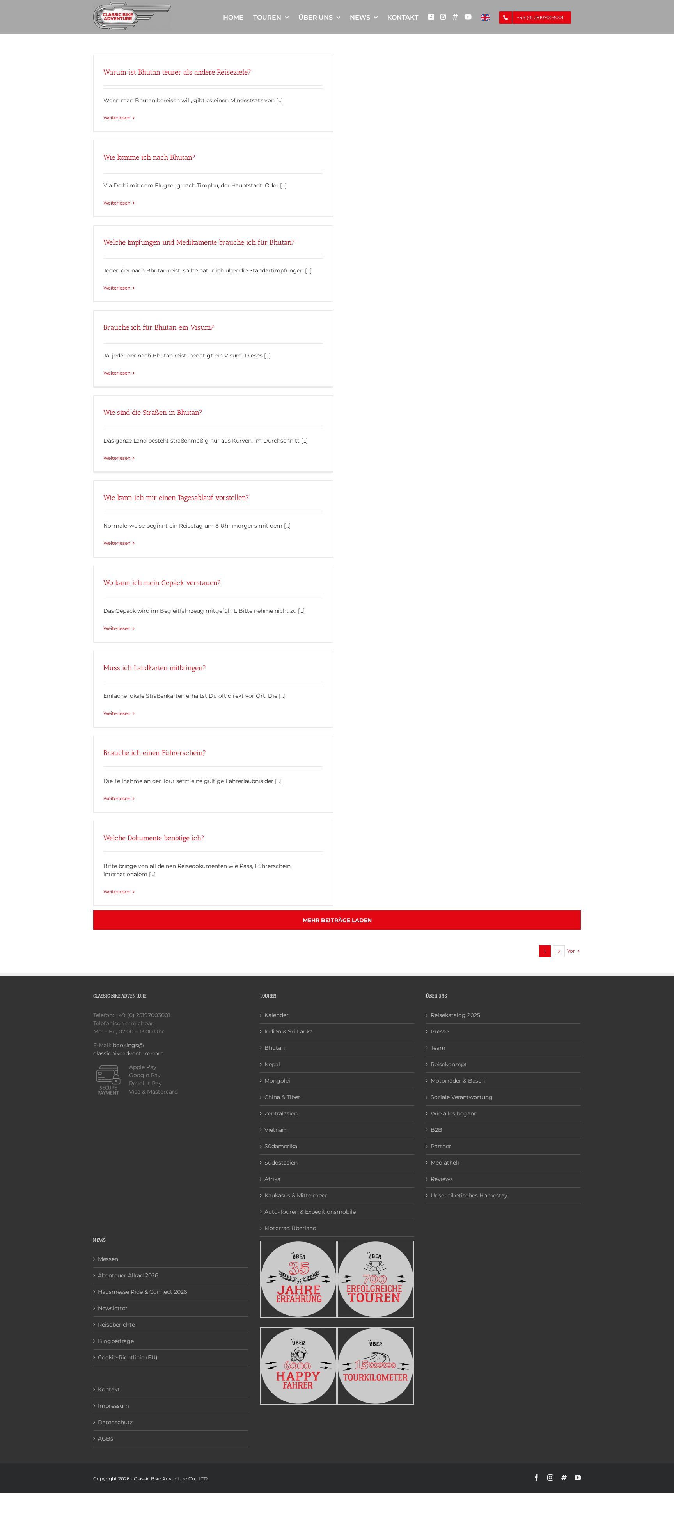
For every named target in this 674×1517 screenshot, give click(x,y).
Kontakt (109, 1389)
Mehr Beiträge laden (337, 920)
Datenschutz (115, 1422)
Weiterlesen (117, 118)
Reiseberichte (116, 1324)
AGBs (105, 1438)
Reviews (442, 1179)
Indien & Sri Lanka (288, 1031)
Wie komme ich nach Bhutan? (149, 157)
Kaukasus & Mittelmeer (295, 1195)
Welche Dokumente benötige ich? (153, 838)
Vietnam (276, 1129)
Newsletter (113, 1308)
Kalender (276, 1015)
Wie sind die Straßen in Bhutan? (152, 412)
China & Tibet (282, 1097)
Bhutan (274, 1047)
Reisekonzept (449, 1064)
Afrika (272, 1179)
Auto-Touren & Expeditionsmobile (310, 1211)
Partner (441, 1146)
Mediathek (445, 1162)
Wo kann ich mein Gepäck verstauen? (162, 582)
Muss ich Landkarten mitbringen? (154, 667)
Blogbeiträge (116, 1340)
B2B (436, 1129)
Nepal (272, 1064)
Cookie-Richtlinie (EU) (128, 1357)
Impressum (113, 1405)
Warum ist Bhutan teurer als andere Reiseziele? (177, 72)
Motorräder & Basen (458, 1080)
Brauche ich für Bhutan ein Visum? (158, 327)
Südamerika (280, 1146)
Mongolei (277, 1080)
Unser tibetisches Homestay (469, 1195)
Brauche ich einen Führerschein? (154, 753)
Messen (108, 1259)
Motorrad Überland (290, 1228)
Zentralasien (281, 1113)
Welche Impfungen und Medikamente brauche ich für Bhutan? (199, 242)
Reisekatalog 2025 (455, 1015)
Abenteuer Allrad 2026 (128, 1275)
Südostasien (281, 1162)
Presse (440, 1031)
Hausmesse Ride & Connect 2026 (142, 1291)
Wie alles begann (454, 1113)
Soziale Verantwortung (462, 1097)
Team (438, 1047)
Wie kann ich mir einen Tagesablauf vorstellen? (176, 497)
